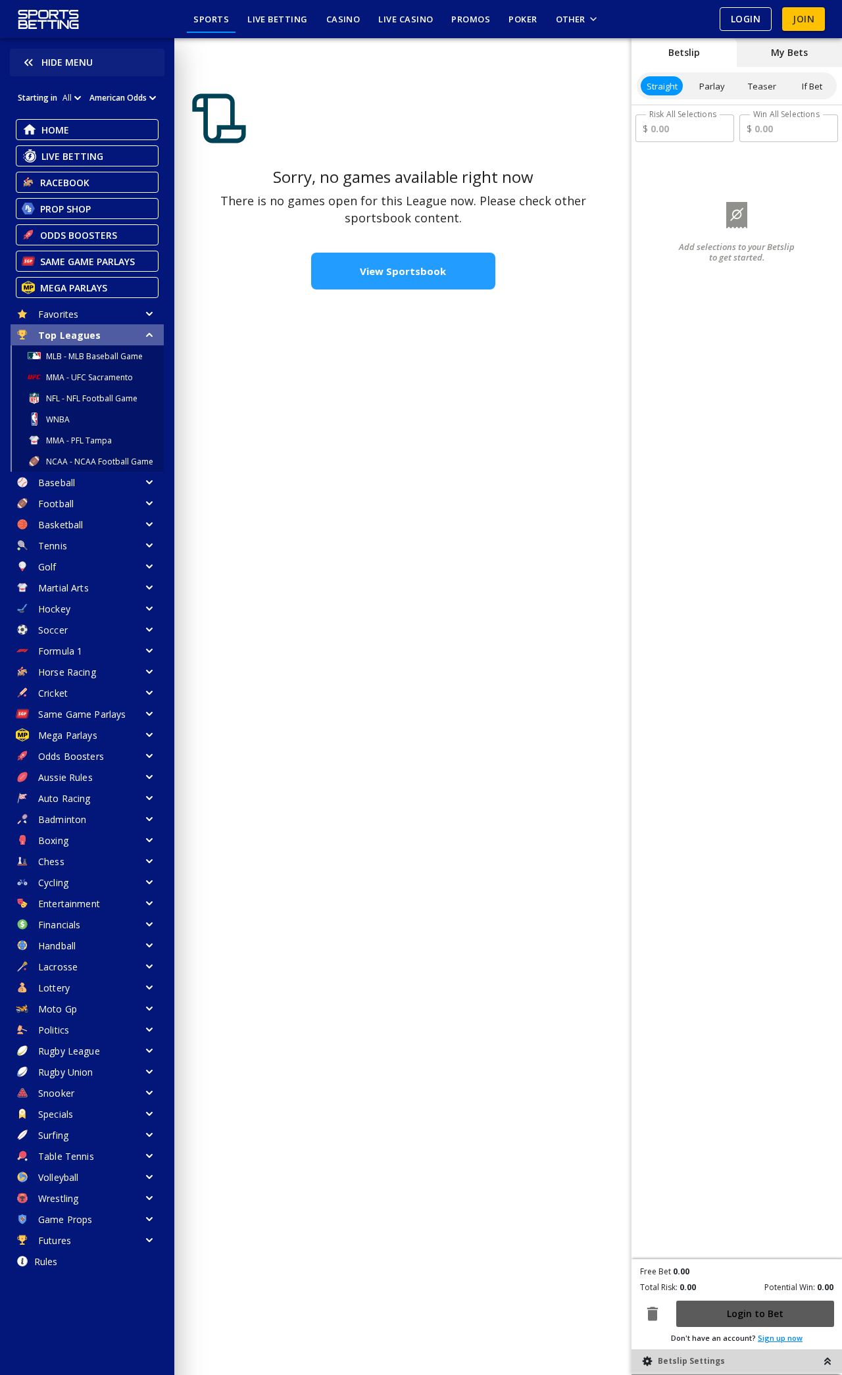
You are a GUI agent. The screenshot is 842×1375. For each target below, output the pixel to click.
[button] (316, 706)
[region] (403, 706)
